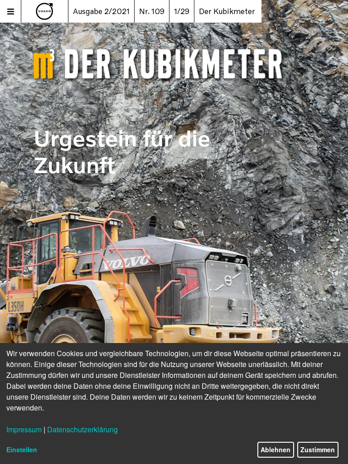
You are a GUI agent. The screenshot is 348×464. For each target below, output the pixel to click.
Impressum (24, 429)
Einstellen (21, 449)
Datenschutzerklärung (82, 429)
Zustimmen (317, 449)
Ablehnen (275, 449)
